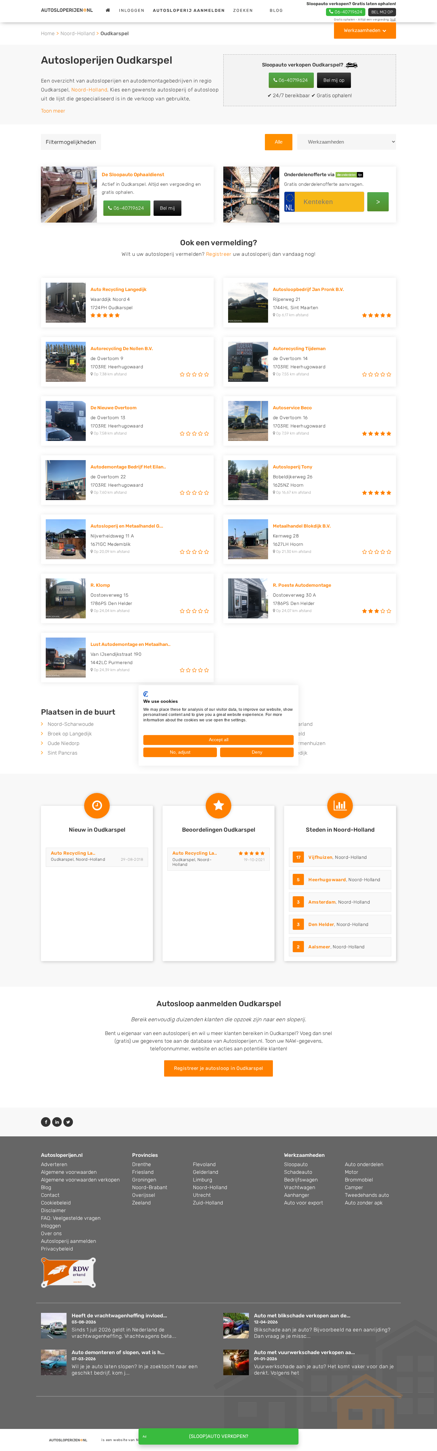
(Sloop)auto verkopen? (218, 1436)
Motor (351, 1172)
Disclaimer (53, 1210)
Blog (276, 10)
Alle (278, 142)
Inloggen (132, 10)
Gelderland (205, 1172)
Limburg (202, 1180)
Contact (50, 1195)
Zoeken (243, 10)
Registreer (219, 254)
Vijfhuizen (320, 857)
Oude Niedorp (63, 743)
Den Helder (321, 924)
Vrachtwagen (299, 1187)
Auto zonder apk (364, 1203)
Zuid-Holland (208, 1203)
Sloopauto (296, 1164)
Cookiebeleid (56, 1203)
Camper (354, 1187)
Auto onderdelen (364, 1164)
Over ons (51, 1233)
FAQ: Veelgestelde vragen (70, 1218)
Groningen (144, 1180)
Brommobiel (359, 1180)
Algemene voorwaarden (69, 1172)
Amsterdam (322, 902)
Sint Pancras (62, 753)
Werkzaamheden (362, 30)
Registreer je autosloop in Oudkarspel (218, 1068)
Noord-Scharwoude (71, 724)
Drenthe (141, 1164)
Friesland (143, 1172)
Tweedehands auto (367, 1195)
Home (48, 33)
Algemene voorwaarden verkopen (80, 1180)
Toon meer (53, 111)
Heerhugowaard (327, 879)
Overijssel (143, 1195)
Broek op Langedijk (70, 734)
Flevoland (204, 1164)
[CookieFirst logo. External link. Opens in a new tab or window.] (145, 694)
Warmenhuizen (308, 743)
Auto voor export (303, 1203)
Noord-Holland (77, 33)
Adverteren (54, 1164)
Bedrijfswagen (301, 1180)
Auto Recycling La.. (73, 853)
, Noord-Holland (331, 857)
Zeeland (141, 1203)
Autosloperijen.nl (62, 1155)
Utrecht (202, 1195)
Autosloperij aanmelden (68, 1241)
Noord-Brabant (149, 1187)
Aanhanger (296, 1195)
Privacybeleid (57, 1249)
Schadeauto (298, 1172)
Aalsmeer (319, 947)
